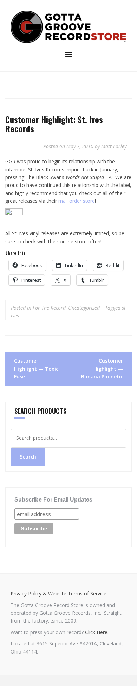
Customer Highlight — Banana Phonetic (102, 368)
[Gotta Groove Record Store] (68, 26)
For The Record (49, 307)
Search (28, 456)
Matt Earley (113, 146)
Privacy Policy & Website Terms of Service (58, 593)
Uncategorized (84, 307)
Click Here (96, 632)
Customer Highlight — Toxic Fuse (36, 368)
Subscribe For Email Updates (53, 500)
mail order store (76, 201)
